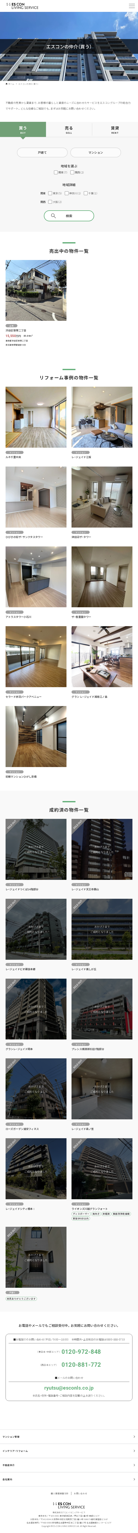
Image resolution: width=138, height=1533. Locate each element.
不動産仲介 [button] (9, 1465)
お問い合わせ (80, 1493)
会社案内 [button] (7, 1479)
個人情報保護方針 (59, 1493)
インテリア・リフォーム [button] (15, 1451)
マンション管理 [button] (11, 1436)
